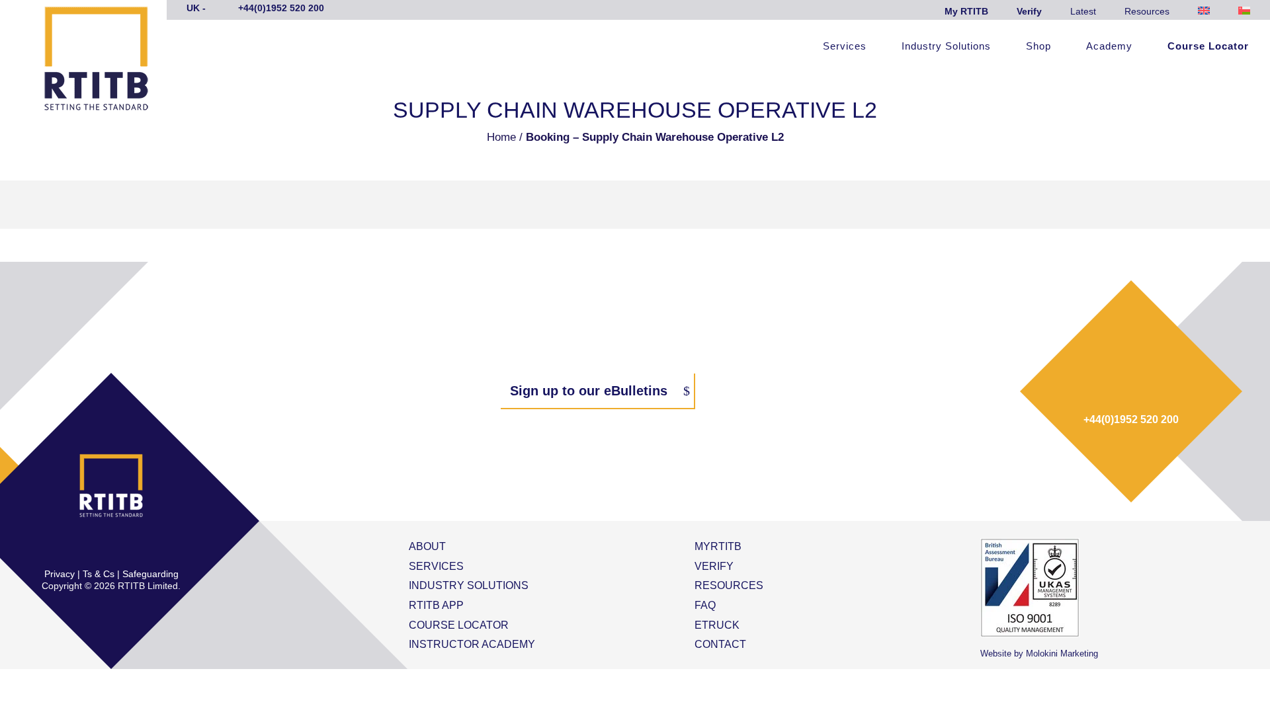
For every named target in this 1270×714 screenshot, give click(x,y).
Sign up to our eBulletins (588, 390)
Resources (1146, 11)
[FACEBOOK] (69, 546)
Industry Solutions (946, 47)
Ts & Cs (98, 574)
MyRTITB (718, 546)
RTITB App (436, 605)
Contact (720, 644)
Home (501, 137)
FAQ (705, 605)
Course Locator (1208, 47)
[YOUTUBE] (152, 546)
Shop (1038, 47)
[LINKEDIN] (125, 546)
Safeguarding (150, 574)
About (427, 546)
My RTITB (966, 11)
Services (845, 47)
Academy (1109, 47)
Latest (1083, 11)
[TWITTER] (97, 546)
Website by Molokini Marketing (1039, 653)
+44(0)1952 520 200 (1131, 419)
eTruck (717, 625)
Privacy (59, 574)
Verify (1029, 11)
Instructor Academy (472, 644)
